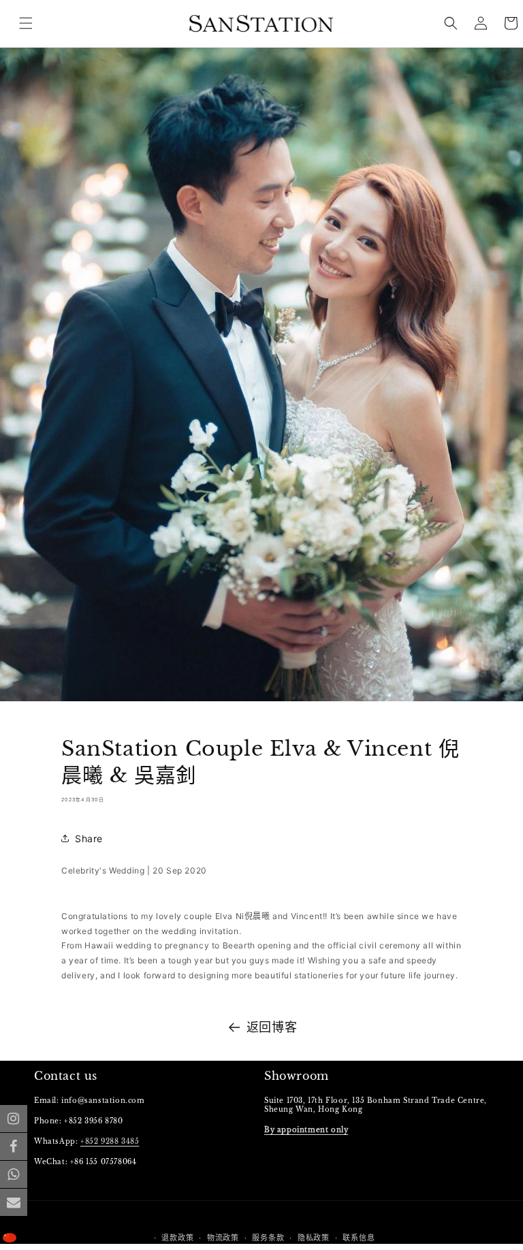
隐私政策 (314, 1238)
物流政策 (223, 1238)
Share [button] (89, 838)
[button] (451, 23)
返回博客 (272, 1027)
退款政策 (177, 1238)
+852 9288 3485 (109, 1141)
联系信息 (359, 1238)
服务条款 (268, 1238)
